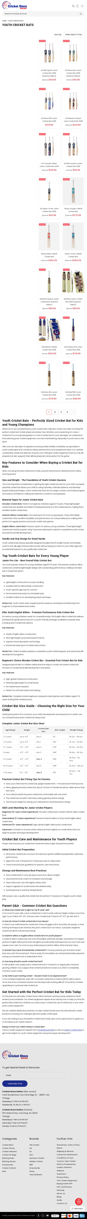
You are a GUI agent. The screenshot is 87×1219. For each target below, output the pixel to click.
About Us (61, 1193)
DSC (31, 1155)
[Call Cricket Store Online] (73, 6)
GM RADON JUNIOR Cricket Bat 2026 (49, 348)
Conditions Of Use (65, 1158)
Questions (61, 1174)
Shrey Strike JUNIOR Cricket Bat (49, 255)
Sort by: (58, 34)
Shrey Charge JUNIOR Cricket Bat (73, 210)
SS (30, 1151)
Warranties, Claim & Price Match (68, 1146)
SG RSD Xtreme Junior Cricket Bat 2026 (73, 164)
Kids (4, 1171)
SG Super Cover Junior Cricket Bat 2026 (49, 210)
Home (4, 21)
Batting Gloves (9, 1161)
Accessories (7, 1164)
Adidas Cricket (36, 1161)
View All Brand (35, 1174)
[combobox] (43, 13)
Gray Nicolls (34, 1168)
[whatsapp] (79, 1202)
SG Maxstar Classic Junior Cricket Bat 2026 (73, 119)
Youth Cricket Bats (15, 21)
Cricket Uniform (9, 1168)
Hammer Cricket (36, 1158)
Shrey (31, 1171)
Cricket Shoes (8, 1148)
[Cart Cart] (77, 6)
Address (60, 1170)
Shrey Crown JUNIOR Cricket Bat (73, 255)
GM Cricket (34, 1145)
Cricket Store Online (14, 1215)
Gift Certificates (64, 1187)
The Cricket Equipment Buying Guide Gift (67, 1182)
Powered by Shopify (28, 1215)
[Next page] (73, 412)
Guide (59, 1200)
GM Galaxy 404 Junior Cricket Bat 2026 (73, 348)
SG (30, 1148)
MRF (31, 1164)
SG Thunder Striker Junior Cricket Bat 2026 (49, 164)
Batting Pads (8, 1158)
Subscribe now (15, 1083)
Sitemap (60, 1190)
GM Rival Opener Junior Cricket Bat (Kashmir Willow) (49, 302)
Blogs (59, 1197)
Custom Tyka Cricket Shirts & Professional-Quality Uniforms (66, 1164)
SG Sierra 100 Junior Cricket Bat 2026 (49, 119)
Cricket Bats (7, 1145)
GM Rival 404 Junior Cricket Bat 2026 (49, 393)
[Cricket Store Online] (15, 1055)
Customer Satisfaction (67, 1154)
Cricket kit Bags (9, 1155)
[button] (82, 6)
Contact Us (62, 1203)
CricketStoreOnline (45, 1030)
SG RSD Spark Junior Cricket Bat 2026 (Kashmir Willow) (49, 73)
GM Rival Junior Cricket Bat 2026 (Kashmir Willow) (73, 302)
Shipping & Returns (65, 1151)
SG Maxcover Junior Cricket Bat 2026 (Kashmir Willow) (73, 73)
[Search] (80, 13)
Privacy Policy (63, 1177)
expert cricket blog (73, 1030)
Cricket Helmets (9, 1151)
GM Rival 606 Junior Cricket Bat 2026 (73, 393)
